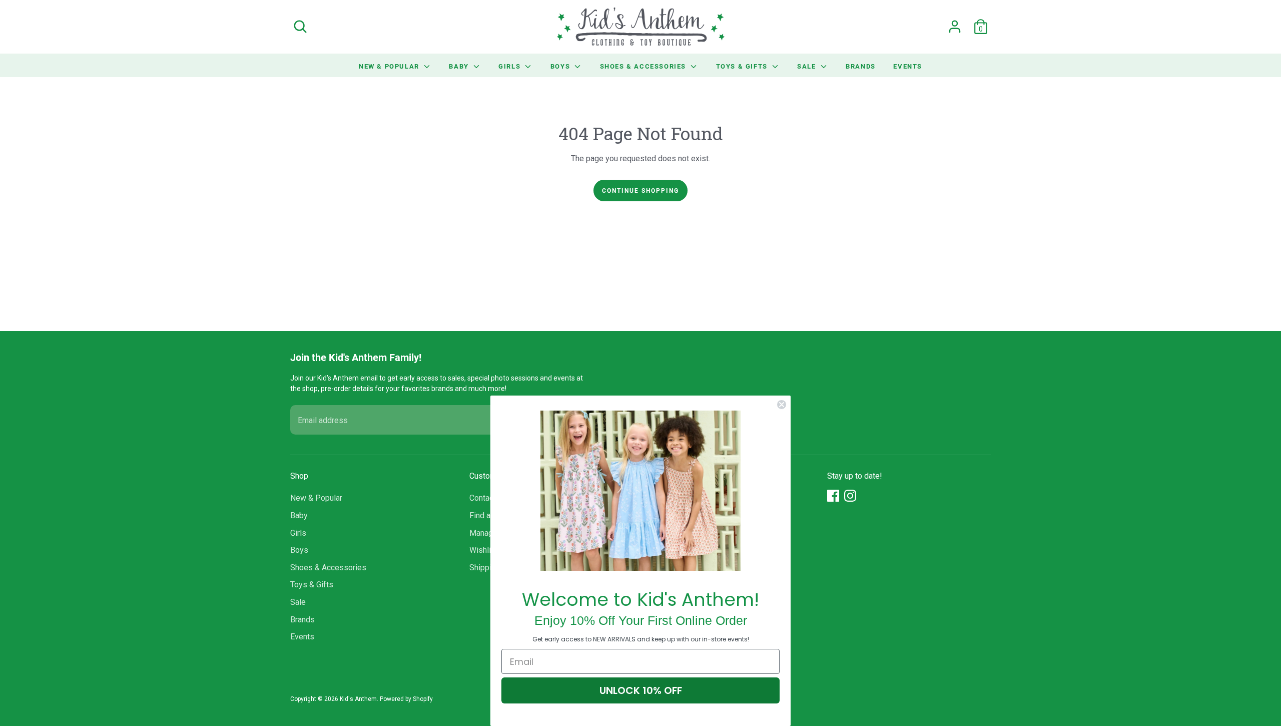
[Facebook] (833, 496)
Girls (510, 66)
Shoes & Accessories (644, 66)
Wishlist (483, 550)
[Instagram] (850, 496)
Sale (807, 66)
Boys (561, 66)
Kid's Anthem (358, 698)
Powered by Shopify (406, 698)
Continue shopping (640, 190)
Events (907, 66)
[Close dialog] (782, 405)
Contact (482, 498)
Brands (861, 66)
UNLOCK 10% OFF (640, 690)
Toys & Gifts (743, 66)
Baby (460, 66)
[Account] (955, 27)
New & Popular (390, 66)
